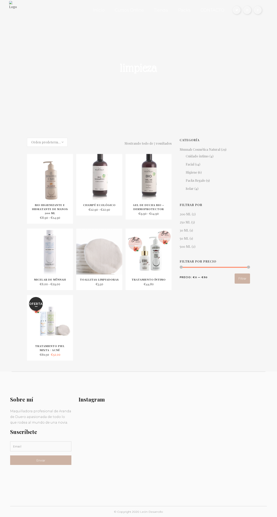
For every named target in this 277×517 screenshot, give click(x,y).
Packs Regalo (195, 180)
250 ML (185, 222)
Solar (190, 188)
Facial (190, 164)
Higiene (191, 172)
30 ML (184, 230)
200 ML (185, 214)
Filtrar (242, 278)
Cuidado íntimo (197, 156)
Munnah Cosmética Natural (200, 149)
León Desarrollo (151, 512)
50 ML (184, 238)
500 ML (185, 246)
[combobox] (47, 142)
